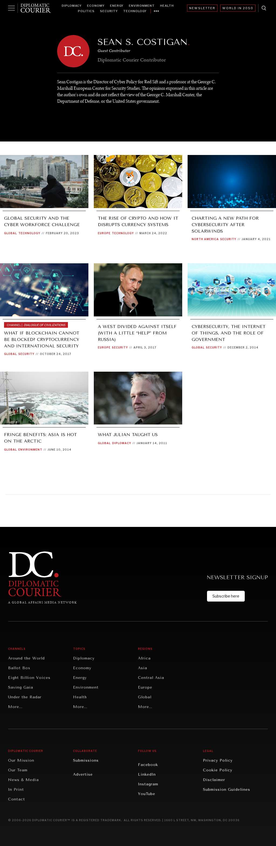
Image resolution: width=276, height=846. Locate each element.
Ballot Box (19, 668)
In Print (16, 789)
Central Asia (151, 677)
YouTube (146, 794)
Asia (142, 668)
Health (167, 6)
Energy (116, 6)
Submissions (86, 760)
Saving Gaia (20, 687)
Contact (16, 799)
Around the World (26, 658)
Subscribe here (225, 596)
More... (15, 707)
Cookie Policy (217, 770)
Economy (96, 6)
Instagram (148, 784)
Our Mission (21, 760)
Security (109, 11)
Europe (104, 233)
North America (205, 239)
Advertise (83, 774)
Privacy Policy (218, 760)
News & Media (23, 780)
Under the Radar (25, 697)
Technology (135, 11)
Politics (86, 11)
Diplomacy (72, 6)
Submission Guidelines (226, 789)
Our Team (17, 770)
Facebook (148, 764)
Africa (144, 658)
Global (10, 233)
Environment (142, 6)
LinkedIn (147, 774)
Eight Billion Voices (29, 677)
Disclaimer (214, 780)
